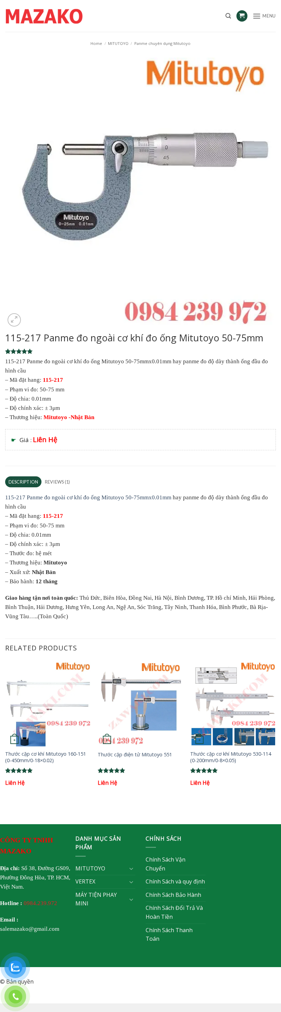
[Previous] (5, 730)
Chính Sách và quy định (175, 881)
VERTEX (85, 881)
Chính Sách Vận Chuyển (165, 864)
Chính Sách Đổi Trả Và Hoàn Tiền (174, 912)
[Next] (275, 730)
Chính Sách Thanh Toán (169, 934)
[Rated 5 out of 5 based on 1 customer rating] (140, 351)
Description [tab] (23, 482)
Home (96, 43)
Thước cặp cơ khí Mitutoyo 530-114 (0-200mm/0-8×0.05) (230, 757)
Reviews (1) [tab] (57, 482)
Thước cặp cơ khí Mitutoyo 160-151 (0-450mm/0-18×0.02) (45, 757)
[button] (228, 16)
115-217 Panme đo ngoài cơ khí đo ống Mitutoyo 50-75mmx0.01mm (88, 497)
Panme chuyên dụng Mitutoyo (162, 43)
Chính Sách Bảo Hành (173, 895)
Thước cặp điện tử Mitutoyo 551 (135, 755)
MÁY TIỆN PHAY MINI (96, 899)
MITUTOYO (118, 43)
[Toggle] (131, 868)
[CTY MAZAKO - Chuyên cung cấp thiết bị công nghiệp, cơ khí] (53, 16)
